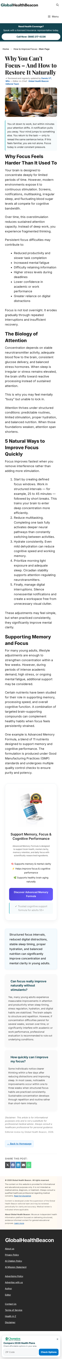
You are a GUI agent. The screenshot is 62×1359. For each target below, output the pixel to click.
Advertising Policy (14, 1276)
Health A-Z (10, 1316)
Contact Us (10, 1304)
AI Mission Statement (15, 1267)
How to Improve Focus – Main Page (32, 49)
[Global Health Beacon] (19, 5)
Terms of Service (13, 1310)
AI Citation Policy (13, 1261)
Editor (8, 1294)
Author (8, 1288)
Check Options (49, 1352)
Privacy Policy (12, 1254)
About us (9, 1248)
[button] (57, 5)
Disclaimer (10, 1322)
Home (6, 49)
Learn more (19, 1223)
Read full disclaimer (22, 1196)
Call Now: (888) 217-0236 (31, 36)
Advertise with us (14, 1282)
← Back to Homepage (19, 1143)
